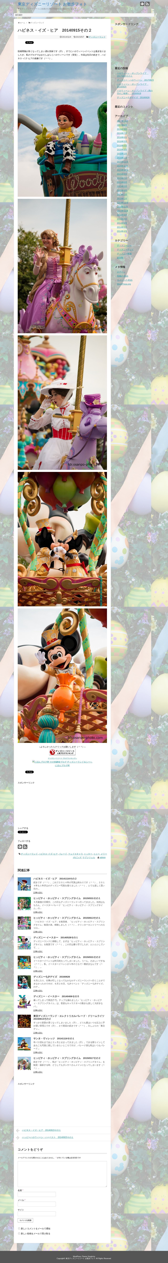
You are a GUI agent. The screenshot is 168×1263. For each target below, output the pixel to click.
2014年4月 (122, 231)
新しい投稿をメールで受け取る (35, 1233)
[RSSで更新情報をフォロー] (147, 5)
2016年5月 (122, 141)
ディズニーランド (97, 37)
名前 (20, 1190)
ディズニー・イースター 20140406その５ (56, 996)
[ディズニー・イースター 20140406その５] (24, 1007)
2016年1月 (122, 158)
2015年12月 (122, 162)
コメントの (124, 280)
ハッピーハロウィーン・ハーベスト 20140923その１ (48, 1137)
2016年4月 (122, 145)
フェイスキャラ (75, 854)
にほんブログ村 (62, 765)
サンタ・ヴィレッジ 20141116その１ (54, 1038)
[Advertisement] (40, 803)
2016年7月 (122, 133)
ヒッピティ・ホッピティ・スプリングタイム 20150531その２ (67, 957)
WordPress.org (124, 284)
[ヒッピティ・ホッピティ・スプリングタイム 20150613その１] (24, 929)
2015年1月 (122, 199)
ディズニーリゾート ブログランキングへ (62, 758)
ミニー (96, 854)
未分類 (120, 258)
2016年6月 (122, 137)
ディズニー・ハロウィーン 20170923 (135, 80)
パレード (63, 854)
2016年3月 (122, 150)
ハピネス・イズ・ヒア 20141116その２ (55, 878)
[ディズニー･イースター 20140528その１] (24, 949)
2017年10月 (122, 121)
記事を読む (38, 893)
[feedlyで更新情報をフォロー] (142, 5)
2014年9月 (122, 215)
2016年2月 (122, 154)
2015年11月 (122, 166)
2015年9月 (122, 174)
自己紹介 (19, 15)
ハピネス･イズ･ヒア (48, 854)
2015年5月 (122, 186)
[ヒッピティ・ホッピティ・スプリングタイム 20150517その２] (24, 1069)
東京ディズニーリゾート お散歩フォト (52, 4)
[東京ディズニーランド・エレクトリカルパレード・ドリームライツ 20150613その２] (24, 1027)
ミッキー (88, 854)
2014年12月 (122, 203)
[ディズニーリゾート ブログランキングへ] (62, 754)
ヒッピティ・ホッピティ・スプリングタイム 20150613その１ (67, 918)
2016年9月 (122, 129)
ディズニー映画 (124, 254)
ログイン (121, 272)
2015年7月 (122, 178)
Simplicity (91, 1256)
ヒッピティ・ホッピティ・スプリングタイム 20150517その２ (67, 1058)
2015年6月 (122, 182)
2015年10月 (122, 170)
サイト (21, 1210)
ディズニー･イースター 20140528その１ (55, 937)
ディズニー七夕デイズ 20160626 (51, 976)
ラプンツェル (88, 857)
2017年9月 (122, 125)
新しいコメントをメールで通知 (35, 1228)
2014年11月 (122, 207)
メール (21, 1200)
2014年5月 (122, 227)
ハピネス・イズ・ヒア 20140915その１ (41, 1130)
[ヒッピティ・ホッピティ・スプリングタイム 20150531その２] (24, 968)
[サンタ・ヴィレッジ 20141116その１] (24, 1050)
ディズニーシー (124, 245)
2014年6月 (122, 223)
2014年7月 (122, 219)
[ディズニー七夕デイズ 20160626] (24, 988)
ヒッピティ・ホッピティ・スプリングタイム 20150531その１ (67, 898)
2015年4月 (122, 190)
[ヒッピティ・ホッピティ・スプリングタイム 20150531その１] (24, 909)
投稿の (122, 276)
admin (103, 857)
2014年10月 (122, 211)
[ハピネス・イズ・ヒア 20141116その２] (24, 890)
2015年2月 (122, 194)
